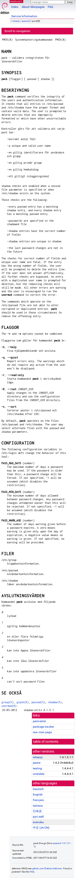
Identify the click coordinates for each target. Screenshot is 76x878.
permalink (39, 721)
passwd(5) (38, 702)
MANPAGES (16, 1)
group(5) (7, 702)
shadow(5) (55, 702)
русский (38, 816)
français (38, 800)
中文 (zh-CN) (41, 827)
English (38, 794)
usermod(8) (9, 705)
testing (37, 768)
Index (14, 7)
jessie (36, 762)
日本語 (37, 811)
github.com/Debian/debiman (47, 868)
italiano (38, 805)
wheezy (16, 21)
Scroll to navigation (17, 31)
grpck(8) (23, 702)
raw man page (42, 732)
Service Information (24, 16)
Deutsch (38, 789)
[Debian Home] (4, 7)
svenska (38, 822)
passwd (26, 21)
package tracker (43, 726)
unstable (38, 774)
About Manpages (33, 7)
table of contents (45, 741)
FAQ (50, 7)
